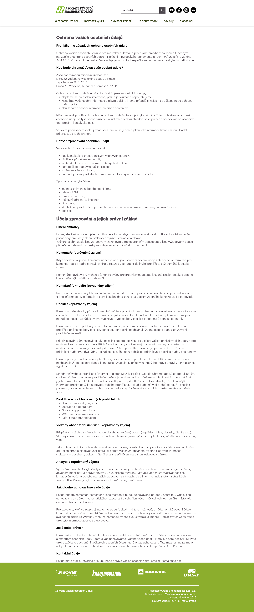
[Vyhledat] (162, 10)
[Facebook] (179, 10)
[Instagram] (186, 10)
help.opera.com (82, 406)
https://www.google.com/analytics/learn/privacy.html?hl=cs (104, 480)
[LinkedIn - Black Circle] (193, 10)
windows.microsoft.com (85, 414)
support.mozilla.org (84, 410)
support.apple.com (83, 417)
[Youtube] (172, 10)
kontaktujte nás (172, 561)
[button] (68, 20)
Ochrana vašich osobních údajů (74, 590)
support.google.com (87, 403)
